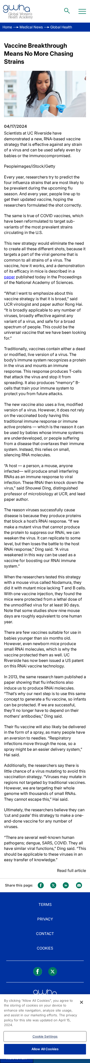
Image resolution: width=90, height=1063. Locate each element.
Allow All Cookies (45, 1049)
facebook (40, 885)
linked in (66, 885)
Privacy (45, 919)
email (79, 885)
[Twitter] (52, 971)
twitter (53, 885)
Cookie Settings (45, 1036)
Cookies (45, 948)
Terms (45, 904)
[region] (45, 1026)
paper (9, 276)
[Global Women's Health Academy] (17, 11)
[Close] (81, 1002)
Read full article (71, 870)
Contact (45, 933)
